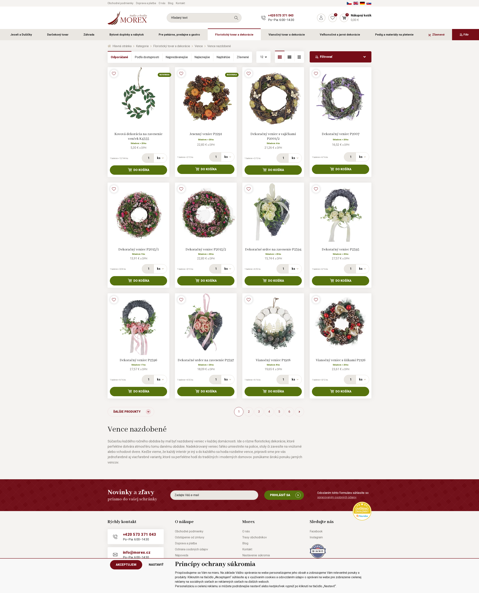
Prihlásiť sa (280, 495)
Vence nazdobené (219, 46)
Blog (170, 3)
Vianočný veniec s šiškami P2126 (340, 360)
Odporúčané (119, 57)
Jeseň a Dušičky (21, 34)
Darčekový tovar (57, 34)
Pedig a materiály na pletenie (394, 34)
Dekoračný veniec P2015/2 (206, 249)
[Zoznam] (289, 57)
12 (261, 57)
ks (158, 158)
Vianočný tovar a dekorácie (287, 34)
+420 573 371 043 (280, 15)
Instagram (316, 537)
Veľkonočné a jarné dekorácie (340, 34)
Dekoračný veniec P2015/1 (138, 249)
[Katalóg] (280, 57)
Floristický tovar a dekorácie (234, 34)
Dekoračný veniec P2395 (340, 249)
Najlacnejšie (202, 57)
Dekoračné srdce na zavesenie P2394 (273, 249)
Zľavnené (438, 34)
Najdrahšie (223, 57)
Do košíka (141, 170)
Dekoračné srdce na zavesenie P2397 (206, 360)
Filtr (466, 34)
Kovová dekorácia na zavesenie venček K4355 (138, 136)
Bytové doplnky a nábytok (126, 34)
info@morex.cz (136, 552)
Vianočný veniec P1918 (273, 360)
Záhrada (88, 34)
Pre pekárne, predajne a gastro (179, 34)
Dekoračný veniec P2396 (138, 360)
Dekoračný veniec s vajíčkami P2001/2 (273, 136)
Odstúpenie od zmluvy (189, 537)
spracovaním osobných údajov (336, 497)
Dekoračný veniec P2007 (340, 134)
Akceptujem (126, 564)
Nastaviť (156, 564)
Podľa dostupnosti (147, 57)
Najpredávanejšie (177, 57)
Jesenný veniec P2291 (206, 134)
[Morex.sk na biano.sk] (318, 551)
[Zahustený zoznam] (299, 57)
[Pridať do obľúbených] (114, 73)
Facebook (316, 531)
